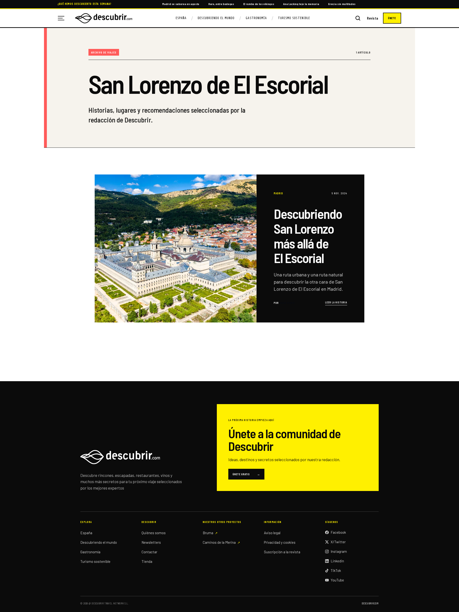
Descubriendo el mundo (98, 542)
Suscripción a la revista (282, 552)
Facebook (338, 532)
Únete (392, 18)
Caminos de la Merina (219, 542)
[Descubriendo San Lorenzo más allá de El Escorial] (229, 248)
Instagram (339, 551)
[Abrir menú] (63, 18)
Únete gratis (246, 474)
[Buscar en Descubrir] (358, 18)
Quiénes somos (154, 533)
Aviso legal (272, 533)
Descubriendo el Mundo (216, 18)
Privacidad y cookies (279, 542)
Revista (372, 18)
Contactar (149, 552)
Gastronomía (256, 18)
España (181, 18)
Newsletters (151, 542)
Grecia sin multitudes (342, 3)
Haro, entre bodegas (221, 3)
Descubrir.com (370, 603)
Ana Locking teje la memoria (301, 3)
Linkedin (337, 561)
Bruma (208, 533)
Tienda (147, 561)
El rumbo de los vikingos (258, 3)
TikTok (336, 570)
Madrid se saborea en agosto (180, 3)
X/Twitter (338, 542)
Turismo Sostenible (294, 18)
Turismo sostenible (95, 561)
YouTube (337, 580)
